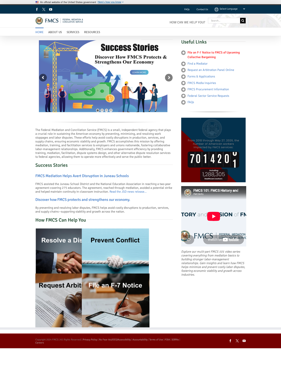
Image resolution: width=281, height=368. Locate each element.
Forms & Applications (201, 76)
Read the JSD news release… (128, 192)
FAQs (191, 102)
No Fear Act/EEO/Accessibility (115, 339)
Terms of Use (156, 339)
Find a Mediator (198, 64)
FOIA (167, 339)
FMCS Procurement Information (208, 89)
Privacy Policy (90, 339)
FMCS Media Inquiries (202, 83)
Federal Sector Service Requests (208, 96)
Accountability (140, 339)
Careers (39, 342)
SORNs (175, 339)
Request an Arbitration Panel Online (211, 70)
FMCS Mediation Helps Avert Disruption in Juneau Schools (82, 175)
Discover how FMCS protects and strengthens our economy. (82, 199)
